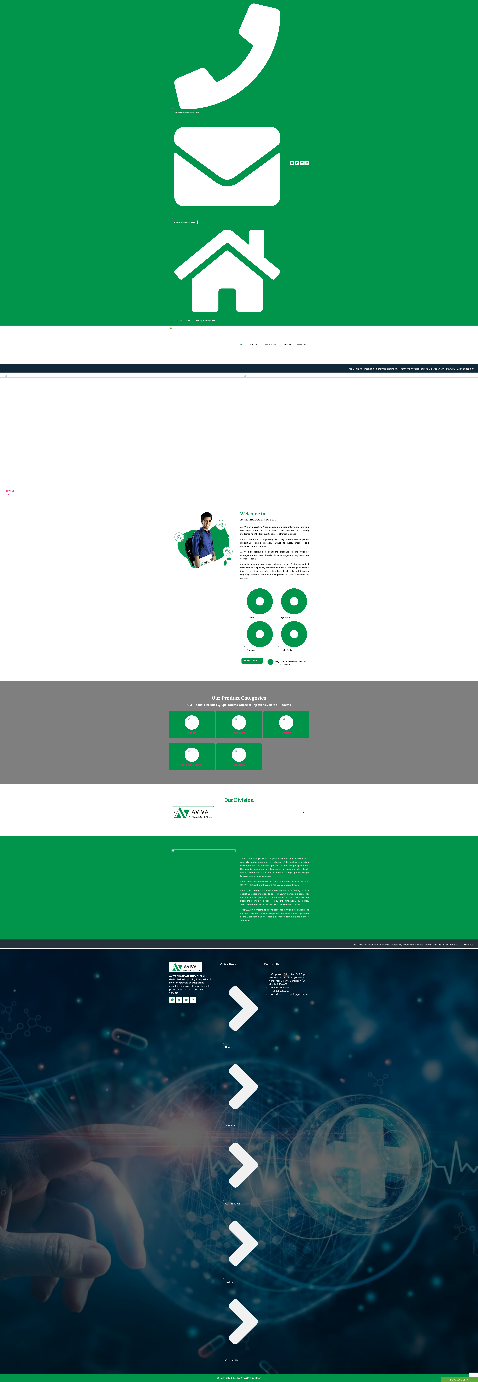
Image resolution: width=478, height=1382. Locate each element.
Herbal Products (191, 765)
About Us (253, 344)
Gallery (286, 344)
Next (7, 494)
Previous (9, 490)
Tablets (192, 733)
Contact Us (301, 344)
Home (241, 344)
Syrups (286, 733)
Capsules (239, 733)
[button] (174, 812)
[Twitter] (297, 163)
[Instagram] (306, 163)
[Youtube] (302, 163)
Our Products (269, 344)
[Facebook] (292, 163)
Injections (239, 765)
